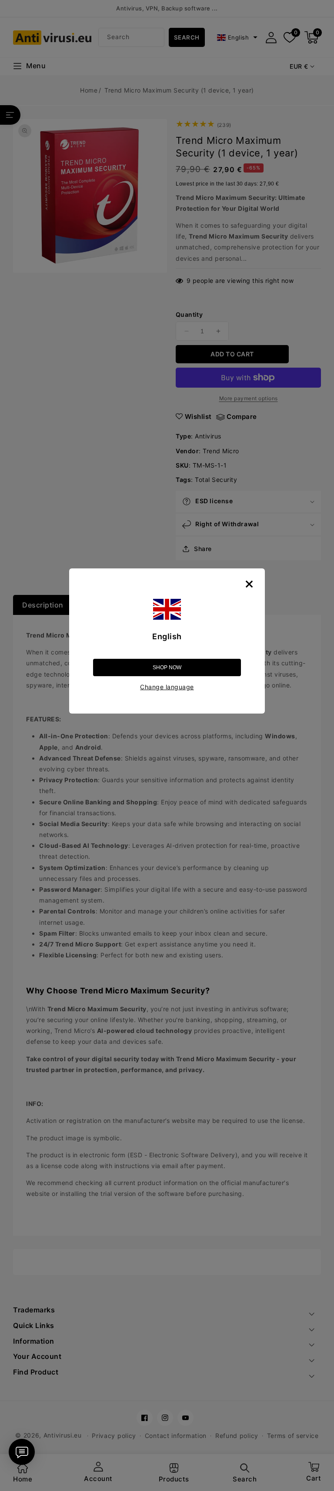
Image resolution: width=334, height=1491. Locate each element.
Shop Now (167, 667)
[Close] (249, 584)
